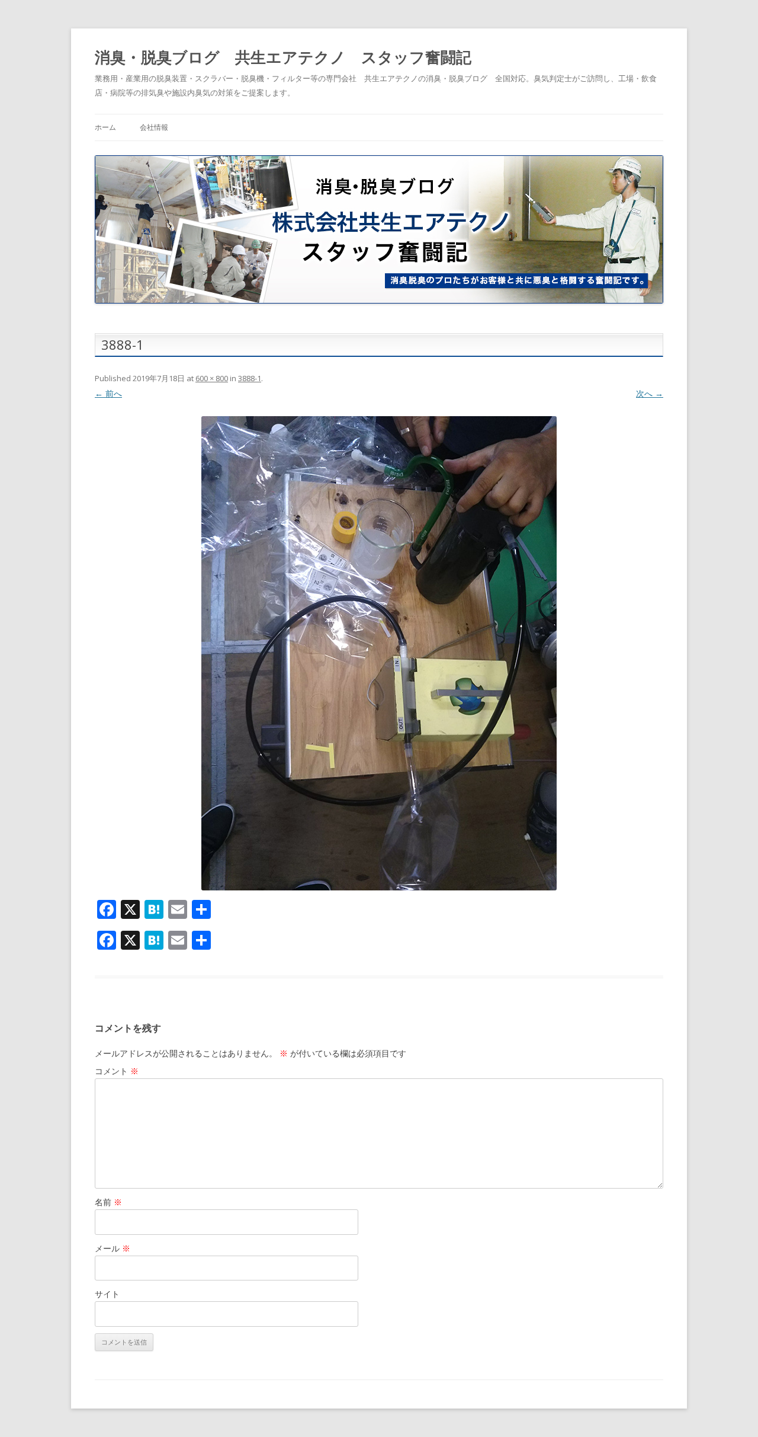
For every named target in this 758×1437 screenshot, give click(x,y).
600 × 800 (211, 378)
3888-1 (249, 378)
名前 (108, 1202)
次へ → (649, 393)
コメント (117, 1071)
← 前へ (108, 393)
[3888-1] (379, 653)
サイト (107, 1293)
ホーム (105, 127)
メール (112, 1248)
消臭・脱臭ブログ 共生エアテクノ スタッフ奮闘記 (283, 57)
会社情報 (154, 127)
